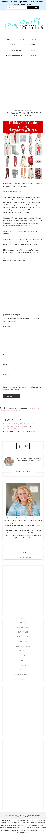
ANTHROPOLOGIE (23, 637)
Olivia (21, 815)
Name (6, 355)
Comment (7, 326)
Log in (27, 816)
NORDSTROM (23, 641)
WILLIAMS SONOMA (23, 674)
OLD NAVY (23, 651)
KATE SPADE (23, 632)
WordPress (20, 816)
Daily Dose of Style (23, 23)
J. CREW (23, 622)
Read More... (33, 538)
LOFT (23, 655)
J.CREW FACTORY (23, 627)
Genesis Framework (33, 815)
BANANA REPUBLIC (23, 646)
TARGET (23, 660)
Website (6, 375)
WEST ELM (23, 670)
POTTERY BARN (23, 665)
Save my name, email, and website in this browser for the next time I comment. (22, 388)
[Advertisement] (23, 82)
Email (5, 365)
